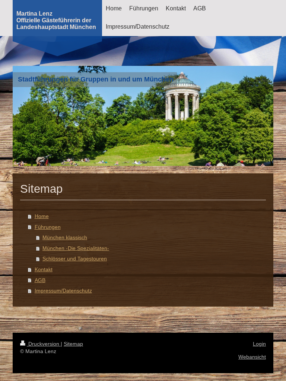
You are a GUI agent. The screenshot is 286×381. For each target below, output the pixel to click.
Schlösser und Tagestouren (74, 259)
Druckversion (44, 344)
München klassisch (64, 237)
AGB (40, 280)
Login (259, 344)
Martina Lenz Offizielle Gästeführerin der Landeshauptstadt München (56, 20)
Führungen (48, 227)
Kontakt (44, 269)
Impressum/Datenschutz (63, 291)
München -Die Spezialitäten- (75, 248)
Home (42, 216)
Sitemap (73, 344)
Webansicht (252, 357)
